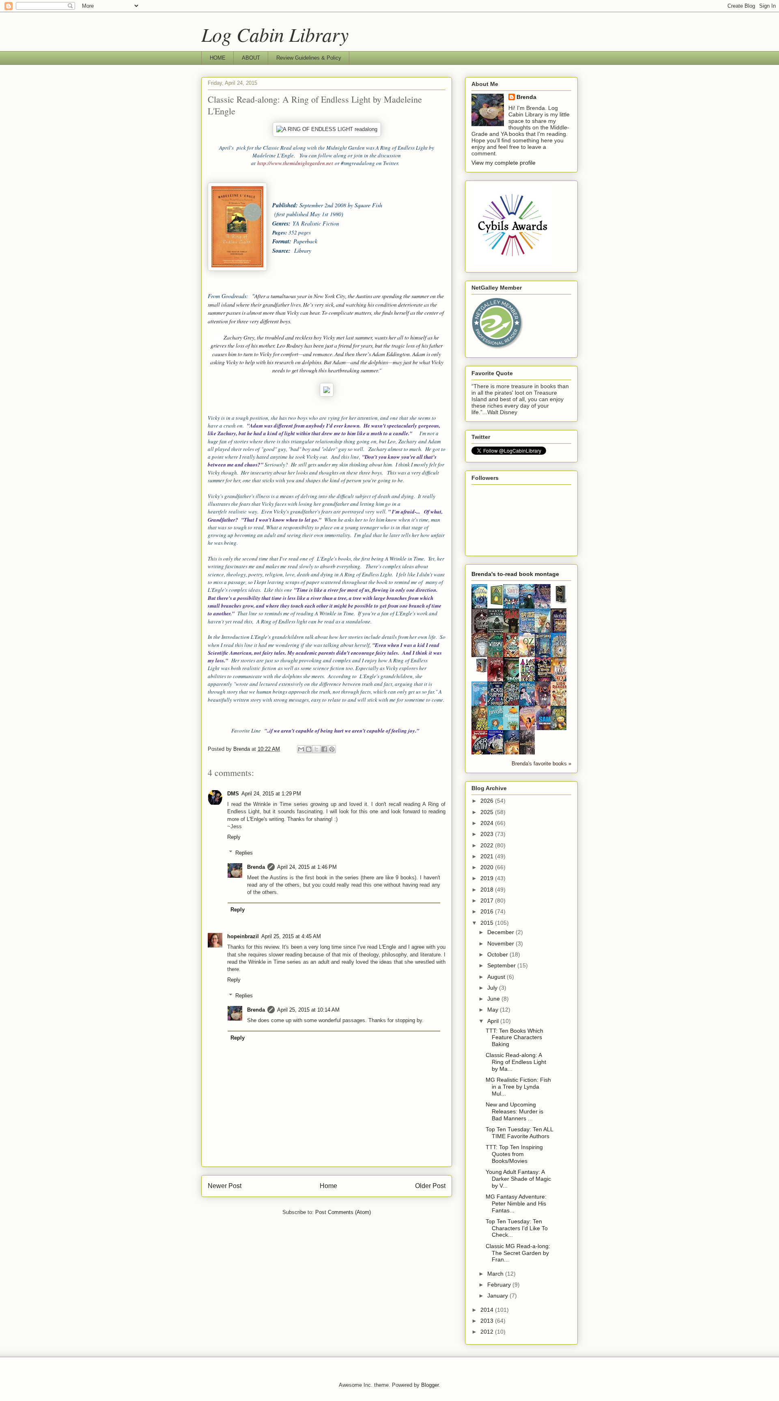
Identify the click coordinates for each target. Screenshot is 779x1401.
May (493, 1009)
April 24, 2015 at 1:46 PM (307, 867)
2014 (487, 1309)
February (499, 1284)
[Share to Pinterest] (332, 749)
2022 (487, 845)
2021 (487, 856)
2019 (487, 878)
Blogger (430, 1385)
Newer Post (224, 1185)
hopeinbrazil (243, 936)
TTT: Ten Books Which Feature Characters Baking (514, 1037)
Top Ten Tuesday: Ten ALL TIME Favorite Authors (519, 1132)
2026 (487, 800)
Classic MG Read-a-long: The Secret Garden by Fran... (518, 1253)
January (498, 1295)
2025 (487, 812)
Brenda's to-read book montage (515, 574)
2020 (487, 867)
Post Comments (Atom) (343, 1212)
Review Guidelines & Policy (308, 58)
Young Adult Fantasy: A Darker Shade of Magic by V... (518, 1179)
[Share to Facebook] (324, 749)
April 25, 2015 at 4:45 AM (291, 936)
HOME (218, 58)
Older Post (430, 1185)
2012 (487, 1331)
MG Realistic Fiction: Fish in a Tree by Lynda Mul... (518, 1087)
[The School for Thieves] (561, 602)
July (493, 987)
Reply (234, 837)
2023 (487, 834)
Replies (244, 852)
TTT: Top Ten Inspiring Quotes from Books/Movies (514, 1154)
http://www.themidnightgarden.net (295, 163)
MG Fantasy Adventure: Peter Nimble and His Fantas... (516, 1203)
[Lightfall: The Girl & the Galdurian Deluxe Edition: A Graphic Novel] (497, 604)
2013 (487, 1320)
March (496, 1273)
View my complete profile (503, 162)
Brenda (256, 867)
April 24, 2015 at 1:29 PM (271, 794)
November (501, 943)
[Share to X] (316, 749)
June (494, 998)
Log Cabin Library (275, 34)
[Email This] (301, 749)
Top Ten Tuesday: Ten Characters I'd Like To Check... (517, 1228)
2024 (487, 823)
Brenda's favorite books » (541, 764)
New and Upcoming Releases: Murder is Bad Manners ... (514, 1111)
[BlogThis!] (309, 749)
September (502, 965)
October (498, 954)
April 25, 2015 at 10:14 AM (308, 1010)
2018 (487, 889)
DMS (233, 794)
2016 (487, 911)
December (501, 932)
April (493, 1021)
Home (328, 1185)
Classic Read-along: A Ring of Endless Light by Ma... (516, 1062)
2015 (487, 923)
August (497, 976)
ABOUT (251, 58)
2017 (487, 900)
